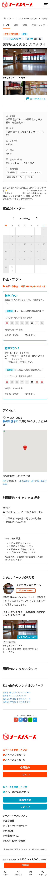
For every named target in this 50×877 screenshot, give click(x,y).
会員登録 (25, 767)
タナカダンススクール (28, 584)
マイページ (43, 875)
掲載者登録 (25, 799)
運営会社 (9, 820)
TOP (9, 18)
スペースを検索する (15, 754)
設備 (25, 25)
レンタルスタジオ (13, 38)
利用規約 (9, 830)
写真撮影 (11, 172)
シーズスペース (24, 849)
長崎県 (45, 18)
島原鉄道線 (17, 122)
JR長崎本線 (30, 119)
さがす (5, 875)
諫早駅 (30, 38)
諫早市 (16, 131)
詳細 (16, 25)
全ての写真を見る (37, 98)
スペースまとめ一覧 (15, 759)
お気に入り (18, 875)
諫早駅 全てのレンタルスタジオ (17, 702)
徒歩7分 (34, 38)
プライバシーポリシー (16, 825)
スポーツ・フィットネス (30, 172)
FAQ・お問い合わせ (15, 840)
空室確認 (25, 865)
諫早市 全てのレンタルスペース (17, 692)
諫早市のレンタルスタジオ (14, 695)
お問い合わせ (27, 590)
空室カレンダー (39, 25)
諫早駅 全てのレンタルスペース (17, 699)
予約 (30, 875)
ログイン (25, 774)
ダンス (30, 177)
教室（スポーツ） (15, 177)
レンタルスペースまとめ (26, 18)
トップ (6, 25)
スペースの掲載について (17, 791)
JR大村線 (35, 481)
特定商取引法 (12, 835)
